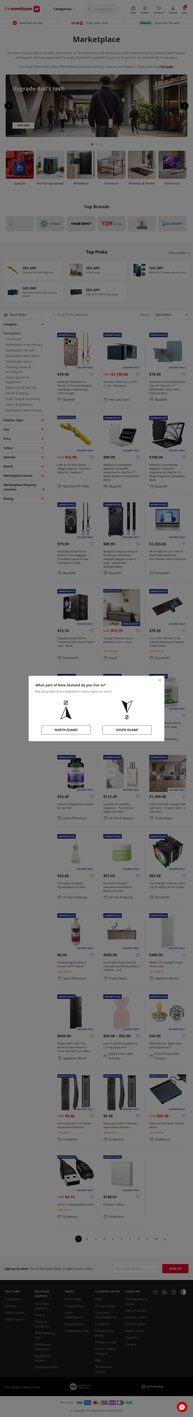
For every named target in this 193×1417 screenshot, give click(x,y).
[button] (182, 1407)
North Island (66, 730)
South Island (127, 730)
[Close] (159, 680)
